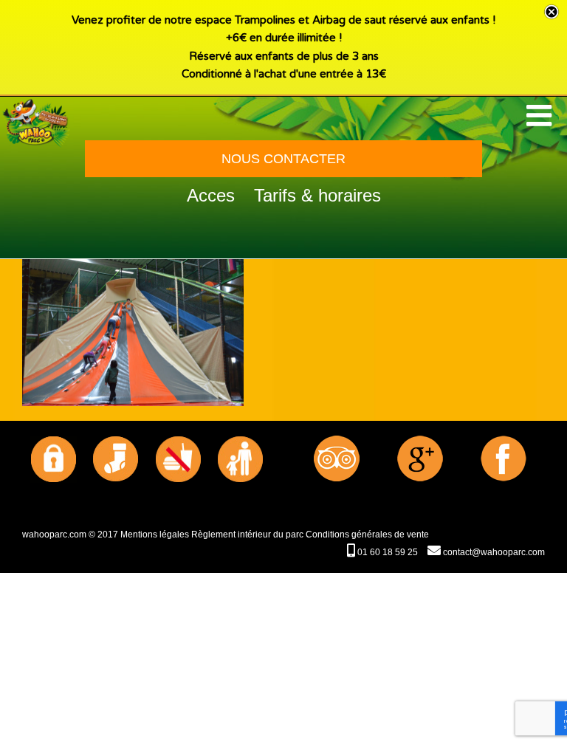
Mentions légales (154, 534)
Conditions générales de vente (367, 534)
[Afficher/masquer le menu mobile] (541, 115)
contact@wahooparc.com (493, 552)
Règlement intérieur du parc (247, 534)
